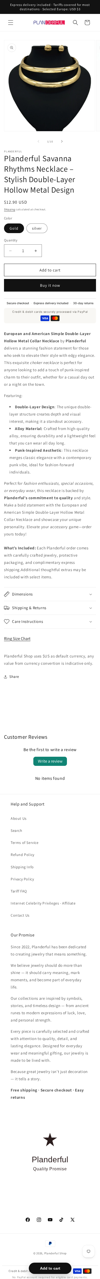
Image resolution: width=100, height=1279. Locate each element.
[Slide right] (62, 141)
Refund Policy (22, 854)
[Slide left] (38, 141)
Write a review (50, 761)
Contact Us (20, 915)
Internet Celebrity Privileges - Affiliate (43, 903)
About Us (19, 818)
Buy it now (50, 285)
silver (37, 228)
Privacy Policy (22, 879)
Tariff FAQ (19, 891)
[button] (11, 22)
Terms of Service (25, 842)
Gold (14, 228)
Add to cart (50, 1268)
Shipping (9, 209)
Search (16, 830)
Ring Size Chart (17, 638)
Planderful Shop (55, 1253)
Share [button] (14, 676)
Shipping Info (22, 867)
